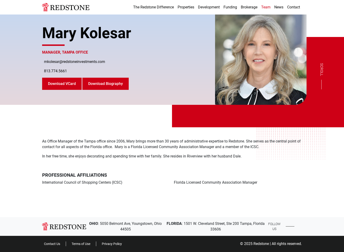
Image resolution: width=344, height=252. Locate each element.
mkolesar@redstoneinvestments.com (74, 61)
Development (209, 7)
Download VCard (62, 83)
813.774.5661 (55, 71)
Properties (186, 7)
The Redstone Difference (153, 7)
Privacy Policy (112, 244)
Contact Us (52, 244)
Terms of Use (81, 244)
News (278, 7)
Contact (293, 7)
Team (266, 7)
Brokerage (249, 7)
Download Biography (105, 83)
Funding (230, 7)
